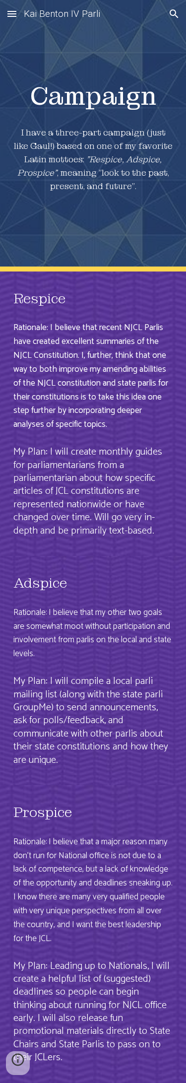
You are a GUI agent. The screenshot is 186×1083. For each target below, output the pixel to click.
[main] (93, 95)
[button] (12, 13)
